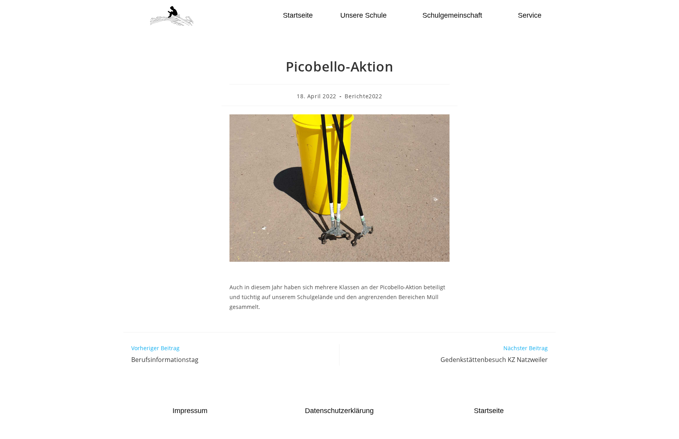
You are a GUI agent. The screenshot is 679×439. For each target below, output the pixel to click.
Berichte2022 (363, 96)
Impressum (190, 411)
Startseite (298, 15)
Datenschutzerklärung (339, 411)
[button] (367, 15)
